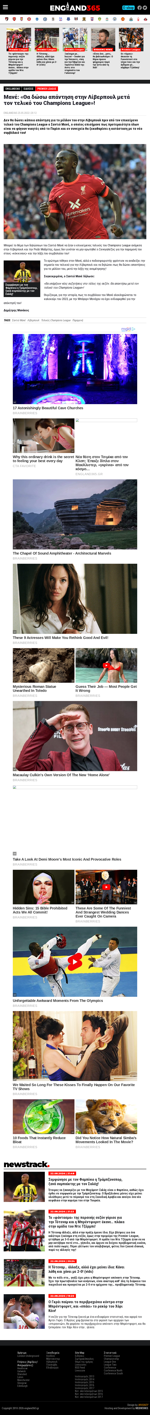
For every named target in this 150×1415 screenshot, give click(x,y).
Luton (20, 1377)
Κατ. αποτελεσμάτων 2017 (89, 1396)
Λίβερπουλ (33, 320)
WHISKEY (143, 1405)
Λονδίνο (50, 1355)
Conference (110, 1367)
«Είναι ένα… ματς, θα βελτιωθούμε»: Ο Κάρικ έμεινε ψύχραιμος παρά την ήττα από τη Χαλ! (103, 60)
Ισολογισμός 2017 (84, 1388)
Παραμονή (77, 320)
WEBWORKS (141, 1408)
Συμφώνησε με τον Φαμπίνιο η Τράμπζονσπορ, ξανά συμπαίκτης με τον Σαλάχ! (21, 289)
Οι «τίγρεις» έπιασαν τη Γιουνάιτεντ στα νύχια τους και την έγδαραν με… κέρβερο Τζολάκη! (130, 60)
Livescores (80, 1364)
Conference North (113, 1370)
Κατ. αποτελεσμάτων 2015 (89, 1391)
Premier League (46, 88)
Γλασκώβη (51, 1364)
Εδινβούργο (52, 1367)
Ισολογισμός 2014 (84, 1379)
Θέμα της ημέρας (84, 1361)
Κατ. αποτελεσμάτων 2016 (89, 1393)
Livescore (80, 1370)
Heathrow (22, 1368)
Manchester (23, 1380)
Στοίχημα (143, 1411)
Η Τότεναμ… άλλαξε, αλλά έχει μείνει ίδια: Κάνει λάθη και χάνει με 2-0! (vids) (47, 59)
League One (110, 1361)
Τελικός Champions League (55, 320)
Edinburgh (22, 1385)
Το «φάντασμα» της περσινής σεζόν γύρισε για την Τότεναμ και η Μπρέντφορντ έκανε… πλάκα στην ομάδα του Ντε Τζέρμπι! (18, 63)
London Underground (28, 1355)
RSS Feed (80, 1367)
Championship (111, 1358)
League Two (110, 1364)
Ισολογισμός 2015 (84, 1382)
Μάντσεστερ (53, 1358)
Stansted (22, 1374)
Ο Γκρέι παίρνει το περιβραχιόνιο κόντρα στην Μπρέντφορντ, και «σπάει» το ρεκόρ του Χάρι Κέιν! (85, 1306)
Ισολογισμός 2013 (84, 1376)
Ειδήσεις (28, 88)
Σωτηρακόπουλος (84, 1358)
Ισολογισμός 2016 (84, 1385)
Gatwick (21, 1371)
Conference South (113, 1373)
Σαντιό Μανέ (18, 320)
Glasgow (22, 1383)
